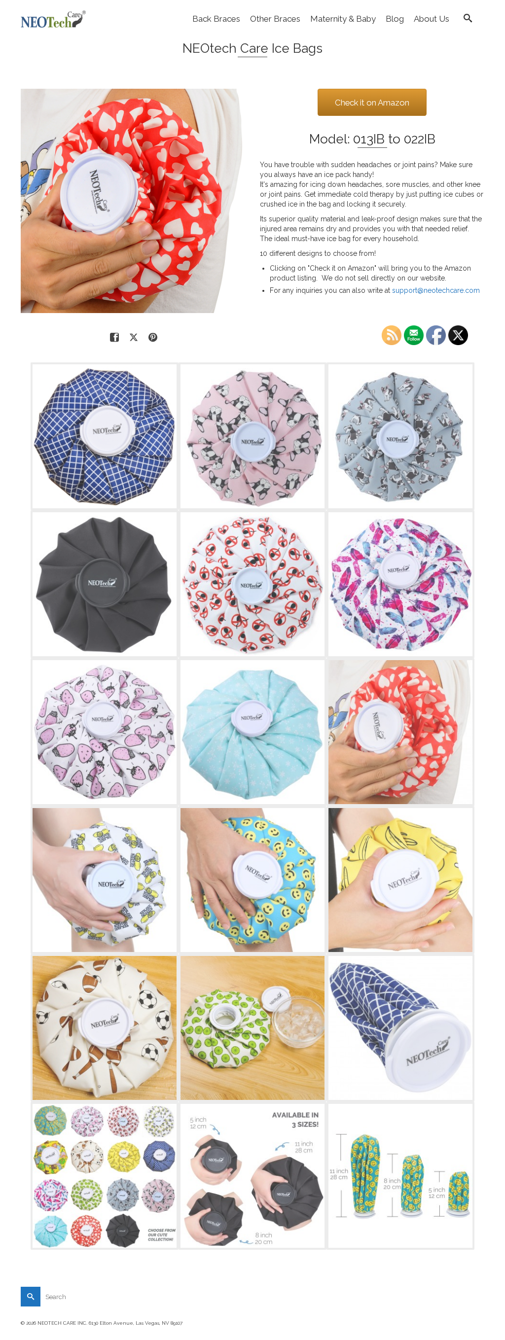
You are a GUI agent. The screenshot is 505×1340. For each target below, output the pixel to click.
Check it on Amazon (372, 102)
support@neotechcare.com (436, 290)
